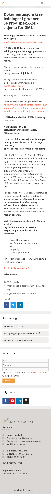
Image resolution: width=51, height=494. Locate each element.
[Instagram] (26, 401)
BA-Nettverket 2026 (13, 326)
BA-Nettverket (13, 282)
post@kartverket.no (13, 85)
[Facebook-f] (5, 401)
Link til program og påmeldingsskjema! (23, 41)
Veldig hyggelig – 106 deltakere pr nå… (23, 333)
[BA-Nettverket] (8, 3)
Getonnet (34, 490)
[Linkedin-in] (19, 401)
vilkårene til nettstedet (37, 372)
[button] (6, 305)
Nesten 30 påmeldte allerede (18, 340)
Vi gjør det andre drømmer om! (22, 293)
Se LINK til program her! (16, 268)
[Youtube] (12, 401)
